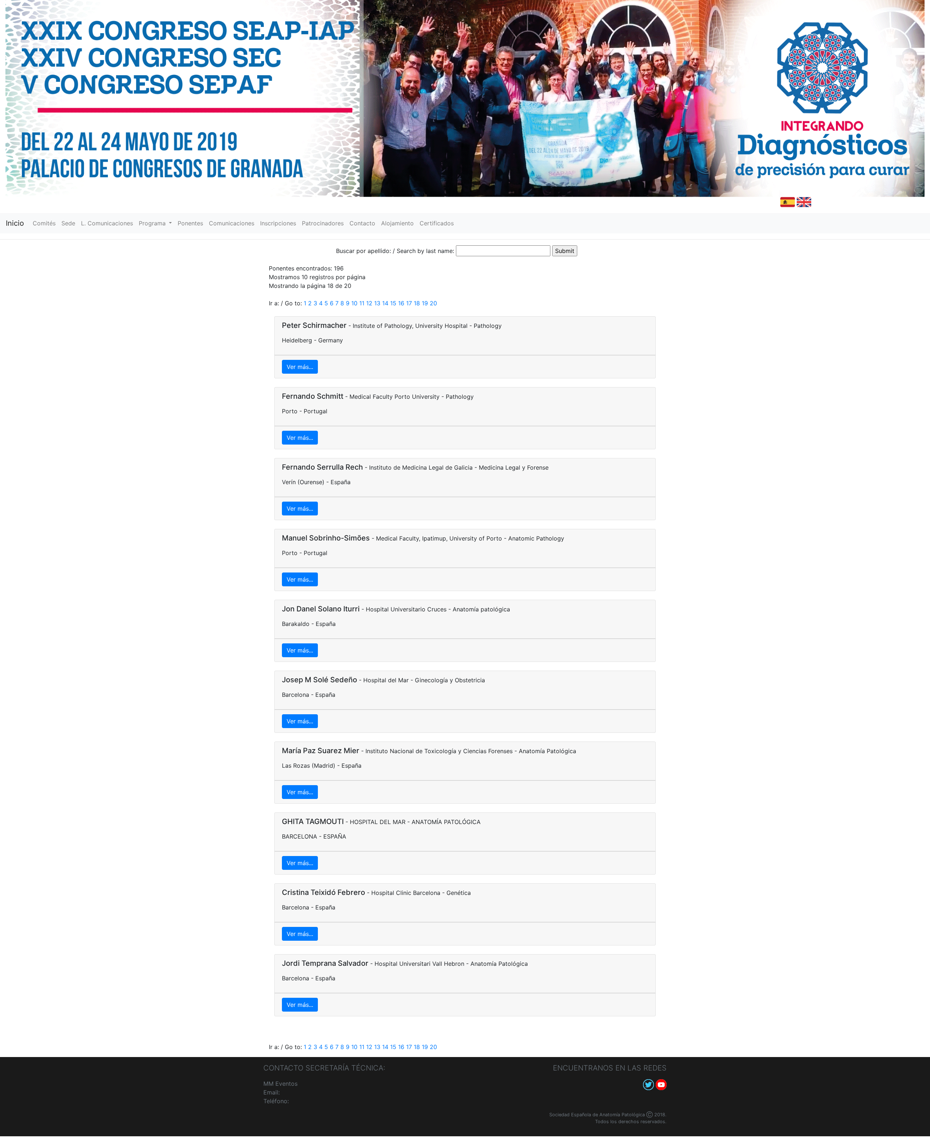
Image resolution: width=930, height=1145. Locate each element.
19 (425, 303)
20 (433, 303)
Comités (45, 223)
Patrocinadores (324, 223)
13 (377, 303)
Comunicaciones (233, 223)
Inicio (15, 223)
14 (385, 303)
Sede (69, 223)
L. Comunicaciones (108, 223)
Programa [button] (153, 223)
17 (409, 303)
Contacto (363, 223)
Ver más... (300, 366)
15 (393, 303)
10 (354, 303)
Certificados (438, 223)
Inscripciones (279, 223)
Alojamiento (399, 223)
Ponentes (192, 223)
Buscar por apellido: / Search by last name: (395, 250)
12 (369, 303)
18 (417, 303)
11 (361, 303)
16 (401, 303)
